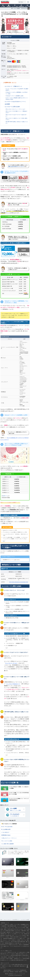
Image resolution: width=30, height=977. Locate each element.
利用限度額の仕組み (5, 835)
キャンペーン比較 (15, 6)
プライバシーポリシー (15, 970)
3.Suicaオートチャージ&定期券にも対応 (14, 95)
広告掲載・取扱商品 (18, 971)
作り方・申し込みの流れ (7, 826)
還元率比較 (8, 6)
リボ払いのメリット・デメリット (9, 838)
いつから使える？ (5, 832)
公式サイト (4, 495)
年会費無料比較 (21, 6)
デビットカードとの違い (7, 840)
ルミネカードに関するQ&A (12, 106)
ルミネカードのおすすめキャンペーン (15, 101)
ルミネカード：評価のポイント (13, 86)
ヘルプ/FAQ (25, 971)
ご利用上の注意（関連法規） (8, 971)
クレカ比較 (3, 6)
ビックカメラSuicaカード (13, 684)
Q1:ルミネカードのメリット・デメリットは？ (15, 109)
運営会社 (5, 970)
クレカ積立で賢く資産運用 (7, 843)
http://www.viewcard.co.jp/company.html (18, 582)
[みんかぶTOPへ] (5, 1)
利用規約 (9, 970)
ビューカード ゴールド (11, 663)
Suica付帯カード (16, 919)
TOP (1, 919)
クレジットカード (7, 919)
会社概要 (7, 104)
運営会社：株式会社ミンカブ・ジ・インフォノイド (15, 973)
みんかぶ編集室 (17, 8)
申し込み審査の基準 (5, 829)
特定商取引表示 (23, 970)
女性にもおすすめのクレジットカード (16, 166)
